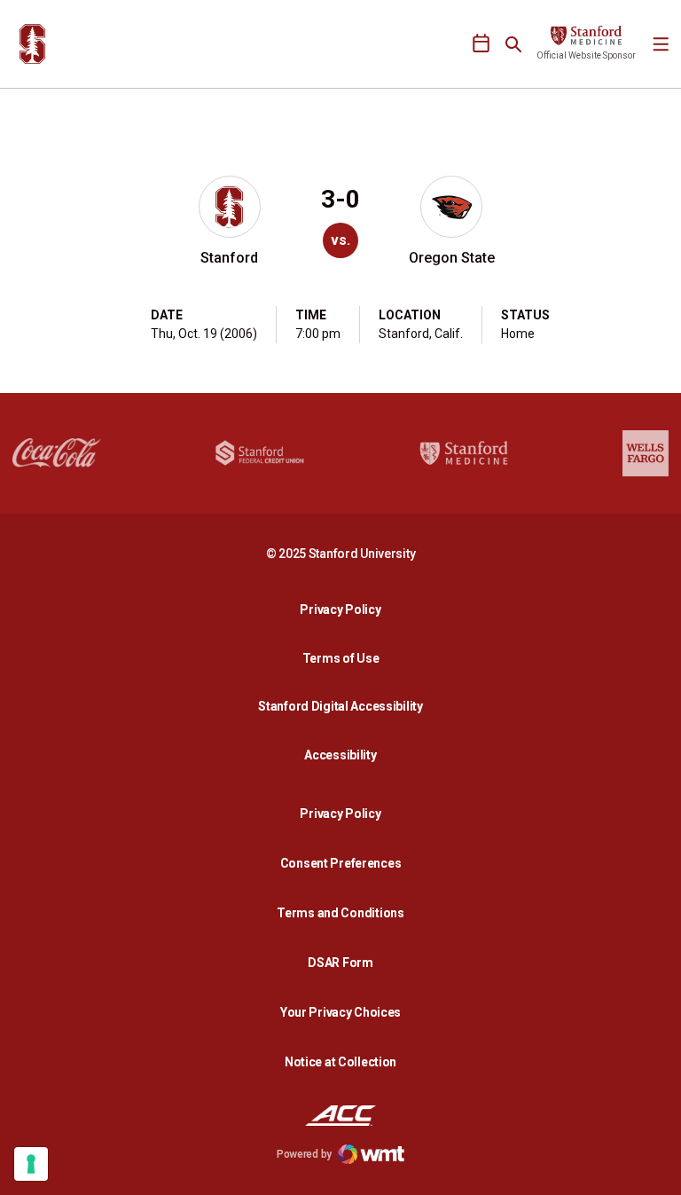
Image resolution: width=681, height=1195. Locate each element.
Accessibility (345, 754)
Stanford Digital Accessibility (345, 705)
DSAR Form (340, 962)
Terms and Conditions (340, 913)
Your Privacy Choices (340, 1012)
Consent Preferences (341, 863)
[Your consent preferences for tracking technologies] (31, 1164)
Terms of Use (341, 658)
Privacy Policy (345, 609)
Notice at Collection (340, 1062)
